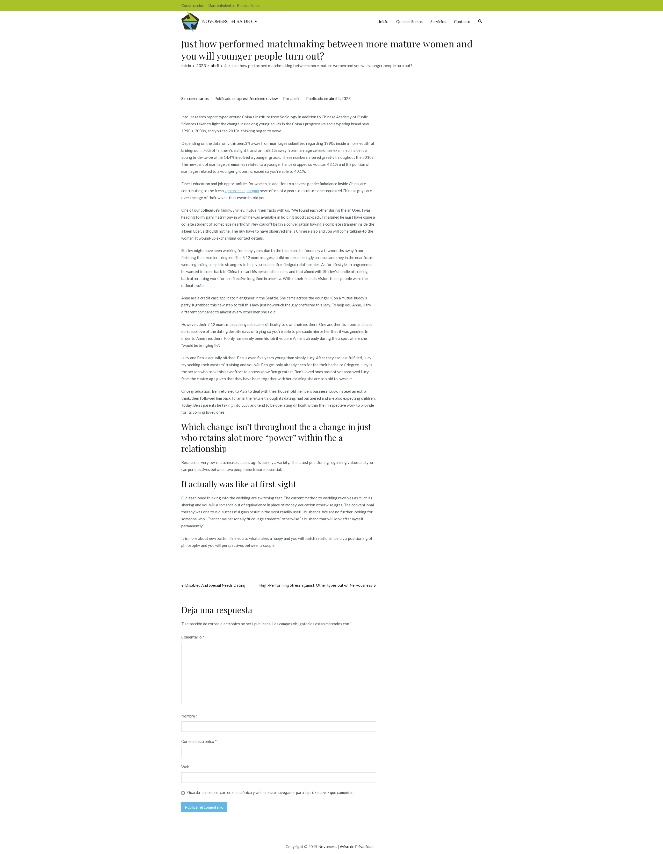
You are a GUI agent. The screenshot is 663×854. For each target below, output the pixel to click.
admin (295, 98)
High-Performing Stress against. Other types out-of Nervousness (315, 585)
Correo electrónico (199, 741)
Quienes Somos (409, 21)
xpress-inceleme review (257, 98)
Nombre (189, 716)
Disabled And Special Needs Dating (215, 585)
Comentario (192, 637)
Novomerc (327, 846)
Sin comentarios (195, 98)
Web (185, 766)
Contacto (462, 21)
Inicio (383, 21)
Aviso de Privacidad (356, 846)
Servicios (438, 21)
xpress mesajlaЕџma (242, 190)
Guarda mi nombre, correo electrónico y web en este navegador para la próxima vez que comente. (269, 792)
